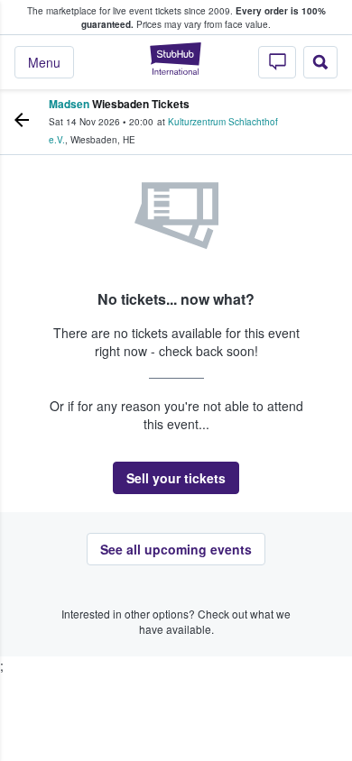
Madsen (69, 104)
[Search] (320, 62)
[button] (176, 478)
